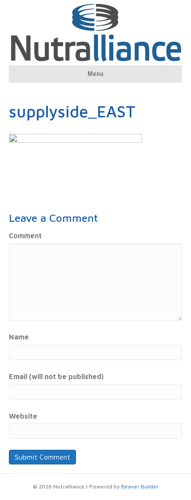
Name (19, 337)
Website (23, 416)
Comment (25, 236)
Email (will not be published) (56, 376)
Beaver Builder (140, 486)
